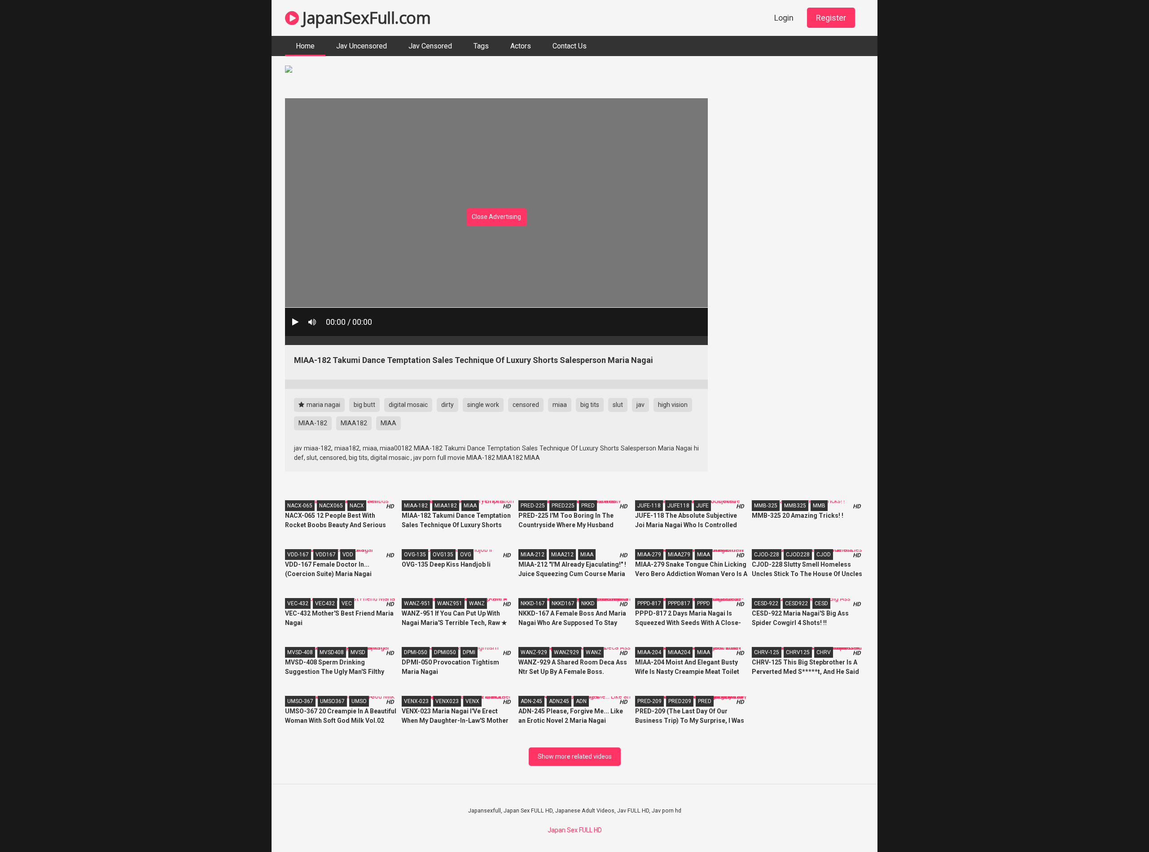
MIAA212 (562, 554)
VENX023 (447, 701)
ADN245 (559, 701)
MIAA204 (679, 652)
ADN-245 (531, 701)
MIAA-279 (649, 554)
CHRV (823, 652)
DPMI (469, 652)
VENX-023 (416, 701)
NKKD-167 (533, 603)
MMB (819, 505)
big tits (589, 404)
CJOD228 (798, 554)
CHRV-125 (766, 652)
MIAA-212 (532, 554)
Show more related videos (575, 756)
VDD (347, 554)
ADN (581, 701)
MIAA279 (679, 554)
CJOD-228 (766, 554)
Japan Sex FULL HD (575, 830)
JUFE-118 (649, 505)
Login (784, 17)
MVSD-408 (300, 652)
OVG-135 (415, 554)
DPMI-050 (415, 652)
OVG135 (443, 554)
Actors (520, 46)
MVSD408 (332, 652)
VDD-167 (298, 554)
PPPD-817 (649, 603)
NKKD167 (563, 603)
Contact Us (570, 46)
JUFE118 (678, 505)
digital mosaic (408, 404)
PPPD (703, 603)
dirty (447, 404)
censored (526, 404)
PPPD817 (679, 603)
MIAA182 (354, 423)
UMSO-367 (300, 701)
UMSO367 (332, 701)
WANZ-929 (534, 652)
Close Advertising (496, 216)
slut (618, 404)
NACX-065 (299, 505)
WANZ (477, 603)
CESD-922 (766, 603)
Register (831, 17)
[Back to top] (1119, 825)
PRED (588, 505)
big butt (364, 404)
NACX (357, 505)
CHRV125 (798, 652)
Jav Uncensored (361, 46)
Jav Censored (430, 46)
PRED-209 (649, 701)
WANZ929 (566, 652)
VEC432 (325, 603)
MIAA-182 (312, 423)
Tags (481, 46)
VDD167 (326, 554)
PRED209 (679, 701)
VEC (347, 603)
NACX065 (331, 505)
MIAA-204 (649, 652)
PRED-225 (533, 505)
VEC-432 (297, 603)
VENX (472, 701)
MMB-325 (765, 505)
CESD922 (796, 603)
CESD (821, 603)
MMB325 (795, 505)
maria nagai (322, 404)
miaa (560, 404)
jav (640, 404)
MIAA (388, 423)
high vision (673, 404)
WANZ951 (449, 603)
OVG (465, 554)
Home (305, 46)
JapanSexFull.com (364, 18)
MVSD (358, 652)
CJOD (823, 554)
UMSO (359, 701)
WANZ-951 (417, 603)
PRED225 (563, 505)
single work (483, 404)
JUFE (702, 505)
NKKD (588, 603)
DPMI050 (445, 652)
